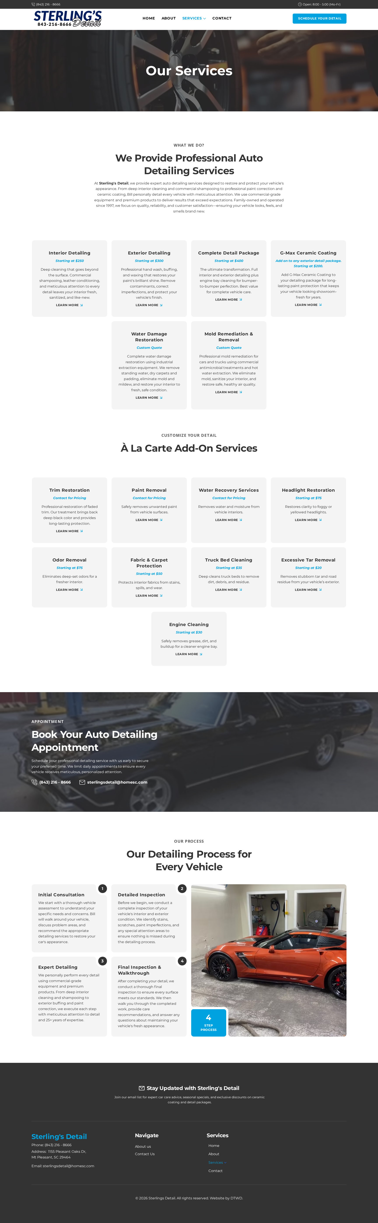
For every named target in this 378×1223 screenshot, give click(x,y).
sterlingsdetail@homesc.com (117, 782)
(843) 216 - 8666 (58, 1145)
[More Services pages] (204, 18)
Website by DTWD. (226, 1198)
